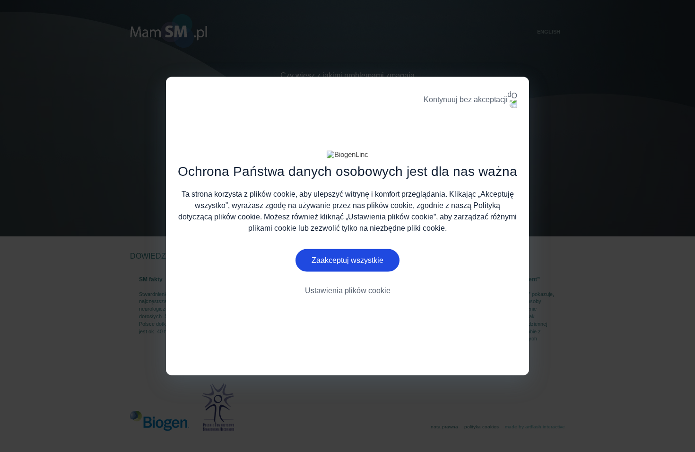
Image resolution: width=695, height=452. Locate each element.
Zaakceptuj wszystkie (347, 260)
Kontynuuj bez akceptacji (466, 100)
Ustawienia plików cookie (348, 290)
